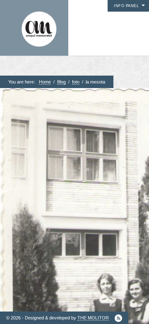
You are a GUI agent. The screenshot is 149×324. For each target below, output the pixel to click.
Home (45, 81)
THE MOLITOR (93, 317)
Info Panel (126, 6)
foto (75, 81)
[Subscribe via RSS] (118, 318)
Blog (61, 81)
